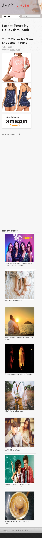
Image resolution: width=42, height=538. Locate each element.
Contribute (24, 531)
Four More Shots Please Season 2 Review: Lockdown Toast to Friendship (18, 265)
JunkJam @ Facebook (11, 134)
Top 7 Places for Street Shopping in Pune (19, 41)
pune (18, 49)
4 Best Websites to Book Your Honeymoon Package (19, 338)
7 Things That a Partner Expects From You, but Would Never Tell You (19, 449)
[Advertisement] (21, 150)
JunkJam (17, 531)
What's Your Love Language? (14, 411)
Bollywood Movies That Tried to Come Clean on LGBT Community (18, 486)
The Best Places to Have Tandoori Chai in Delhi (18, 523)
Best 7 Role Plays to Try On (13, 301)
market (12, 49)
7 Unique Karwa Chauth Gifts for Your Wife (18, 374)
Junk (16, 5)
